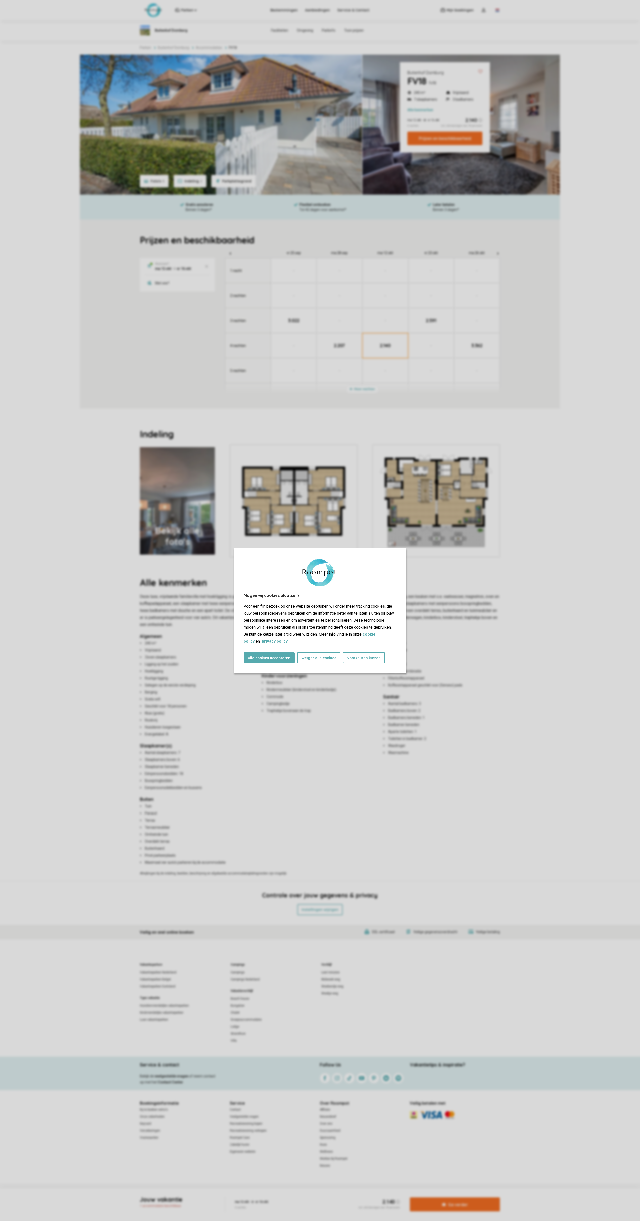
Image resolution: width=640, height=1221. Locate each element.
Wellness (326, 1151)
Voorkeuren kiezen (364, 657)
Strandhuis (238, 1033)
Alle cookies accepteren (269, 657)
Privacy (299, 1197)
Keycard (145, 1123)
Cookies (314, 1197)
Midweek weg (331, 979)
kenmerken (420, 110)
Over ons (326, 1123)
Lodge (235, 1026)
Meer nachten (364, 389)
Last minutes (331, 972)
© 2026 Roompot (372, 1197)
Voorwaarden (149, 1137)
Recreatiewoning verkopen (248, 1130)
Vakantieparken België (155, 979)
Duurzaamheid (330, 1130)
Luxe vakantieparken (154, 1019)
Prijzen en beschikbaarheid (445, 138)
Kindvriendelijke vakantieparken (162, 1012)
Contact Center (170, 1082)
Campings (238, 964)
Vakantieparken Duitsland (158, 986)
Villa (234, 1040)
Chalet (235, 1012)
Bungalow (237, 1005)
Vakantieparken (151, 964)
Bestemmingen (284, 10)
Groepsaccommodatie (246, 1019)
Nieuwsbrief (328, 1116)
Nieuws (325, 1165)
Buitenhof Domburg (426, 72)
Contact (235, 1109)
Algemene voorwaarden (272, 1197)
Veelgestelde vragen (244, 1116)
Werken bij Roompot (334, 1158)
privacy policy (275, 641)
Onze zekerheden (152, 1116)
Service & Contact (354, 10)
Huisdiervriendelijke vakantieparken (164, 1005)
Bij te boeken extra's (154, 1109)
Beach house (240, 998)
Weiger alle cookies (319, 657)
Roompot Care (240, 1137)
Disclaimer (332, 1197)
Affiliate (325, 1109)
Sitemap (350, 1197)
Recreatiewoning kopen (246, 1123)
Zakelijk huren (240, 1144)
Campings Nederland (245, 979)
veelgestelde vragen (171, 1076)
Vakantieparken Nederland (158, 972)
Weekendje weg (333, 986)
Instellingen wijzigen (320, 909)
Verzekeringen (150, 1130)
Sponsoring (328, 1137)
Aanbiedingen (317, 10)
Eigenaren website (243, 1151)
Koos (323, 1144)
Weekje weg (330, 993)
